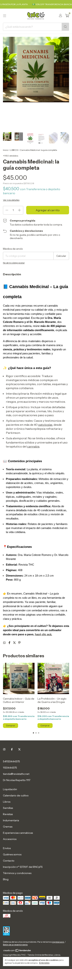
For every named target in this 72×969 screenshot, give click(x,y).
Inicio (5, 150)
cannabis (33, 446)
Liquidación (10, 789)
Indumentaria (11, 820)
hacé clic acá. (43, 634)
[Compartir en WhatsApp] (4, 642)
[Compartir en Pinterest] (19, 642)
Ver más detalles (11, 200)
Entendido (44, 963)
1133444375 (10, 767)
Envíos (7, 848)
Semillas (8, 808)
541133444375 (11, 761)
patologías (45, 424)
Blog (5, 879)
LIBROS (14, 150)
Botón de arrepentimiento (15, 944)
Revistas (8, 814)
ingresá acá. (58, 941)
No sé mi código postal (14, 262)
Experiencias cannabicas (18, 832)
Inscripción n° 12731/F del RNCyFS (23, 867)
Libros (6, 801)
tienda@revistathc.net (16, 774)
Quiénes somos (12, 854)
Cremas (7, 826)
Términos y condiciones (17, 873)
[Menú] (4, 15)
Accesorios (9, 839)
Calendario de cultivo (16, 795)
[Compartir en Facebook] (9, 642)
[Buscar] (65, 27)
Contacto (8, 860)
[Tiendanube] (17, 951)
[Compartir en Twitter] (14, 642)
